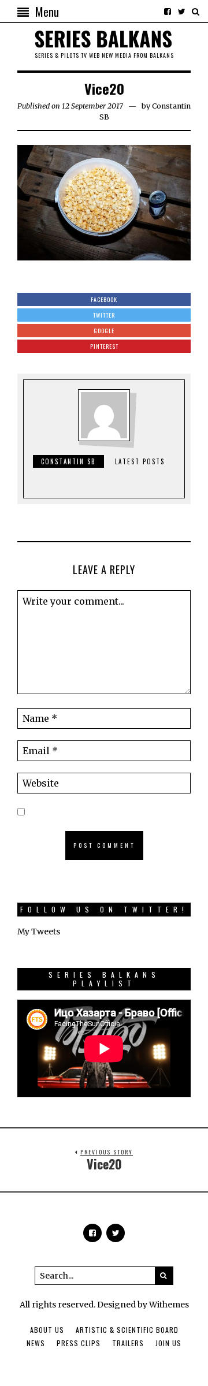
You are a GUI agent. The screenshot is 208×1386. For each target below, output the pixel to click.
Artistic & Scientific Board (127, 1330)
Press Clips (79, 1343)
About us (47, 1330)
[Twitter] (181, 11)
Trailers (128, 1343)
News (36, 1343)
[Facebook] (167, 11)
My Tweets (38, 931)
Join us (168, 1343)
